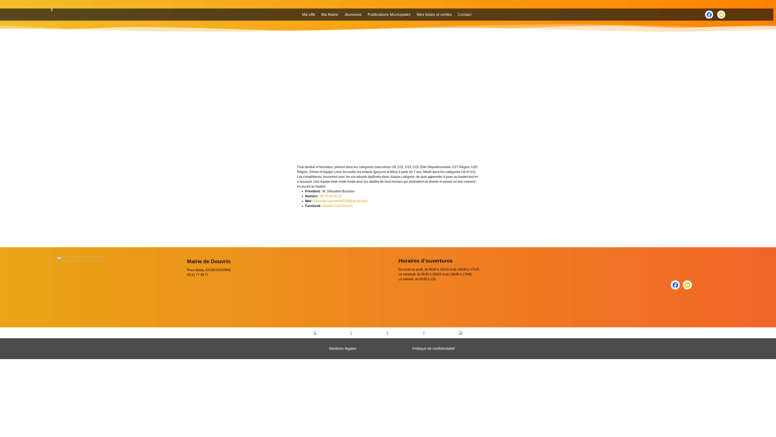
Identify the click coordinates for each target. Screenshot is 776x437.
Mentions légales (342, 349)
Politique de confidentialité (433, 349)
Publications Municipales (389, 14)
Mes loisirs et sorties (434, 14)
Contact (464, 14)
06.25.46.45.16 (331, 196)
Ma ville (308, 14)
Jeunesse (353, 14)
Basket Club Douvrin (338, 206)
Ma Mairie (329, 14)
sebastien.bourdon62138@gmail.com (341, 201)
